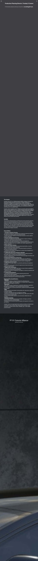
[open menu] (1, 1)
